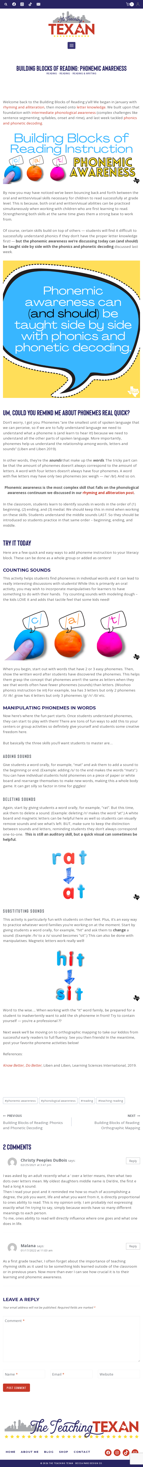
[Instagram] (22, 4)
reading (87, 1100)
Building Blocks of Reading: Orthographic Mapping (117, 1122)
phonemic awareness (20, 1100)
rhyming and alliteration (23, 107)
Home (10, 1452)
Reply (133, 1161)
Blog (48, 1452)
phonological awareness (58, 1100)
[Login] (138, 4)
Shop (63, 1452)
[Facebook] (14, 4)
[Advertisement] (71, 89)
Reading (52, 73)
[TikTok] (30, 4)
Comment (15, 1320)
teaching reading (110, 1100)
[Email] (38, 4)
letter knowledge (91, 107)
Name (11, 1374)
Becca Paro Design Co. (89, 1463)
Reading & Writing (84, 73)
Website (106, 1374)
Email (58, 1374)
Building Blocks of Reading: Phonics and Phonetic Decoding (33, 1122)
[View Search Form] (6, 4)
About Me (30, 1452)
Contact (82, 1452)
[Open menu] (71, 45)
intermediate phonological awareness (63, 112)
